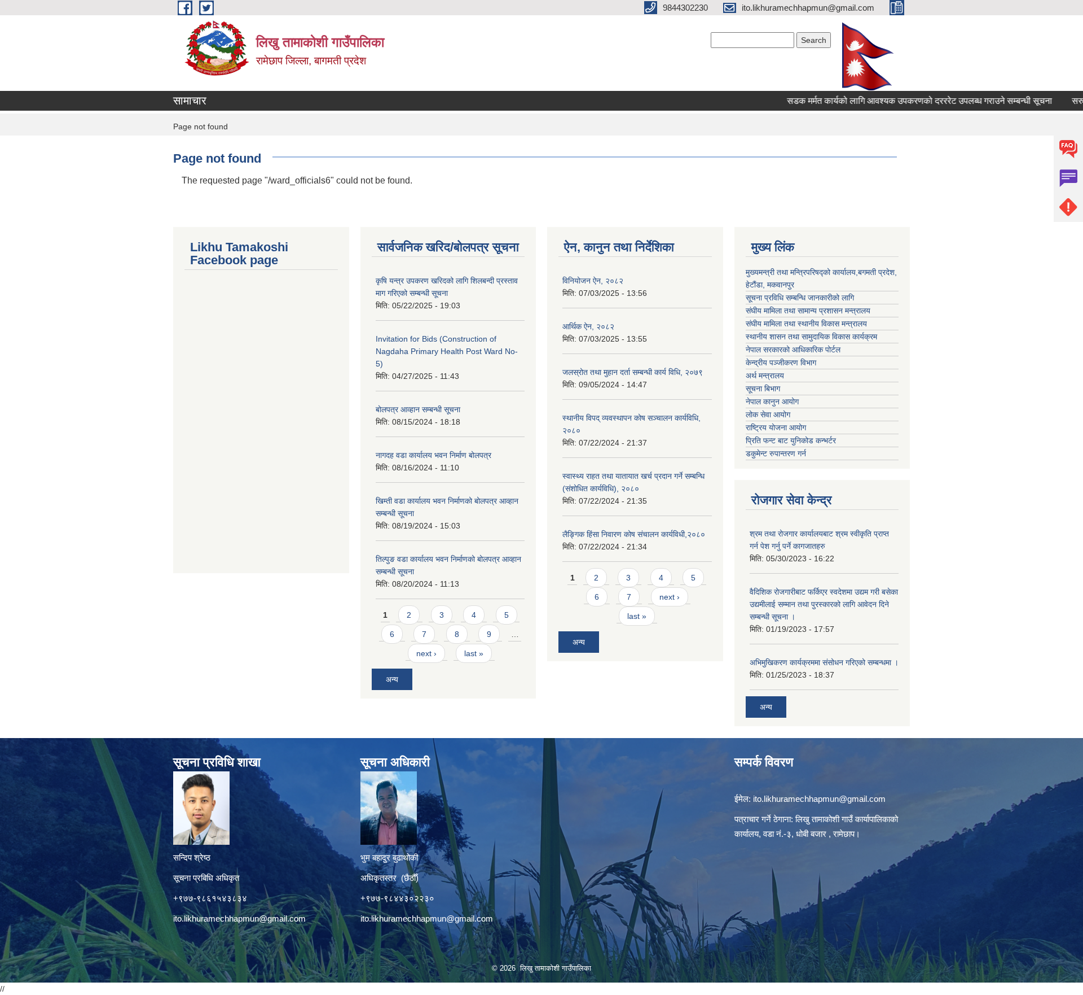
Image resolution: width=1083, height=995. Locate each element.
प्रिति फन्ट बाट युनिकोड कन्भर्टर (791, 440)
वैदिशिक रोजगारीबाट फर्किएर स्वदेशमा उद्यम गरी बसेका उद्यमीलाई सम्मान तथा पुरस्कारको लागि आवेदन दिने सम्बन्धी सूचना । (824, 604)
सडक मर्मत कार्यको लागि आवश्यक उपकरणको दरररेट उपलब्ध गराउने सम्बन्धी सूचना (892, 101)
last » (473, 653)
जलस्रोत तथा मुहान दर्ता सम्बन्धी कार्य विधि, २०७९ (632, 372)
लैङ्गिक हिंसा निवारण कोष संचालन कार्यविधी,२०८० (633, 534)
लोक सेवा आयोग (768, 414)
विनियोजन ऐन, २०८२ (592, 280)
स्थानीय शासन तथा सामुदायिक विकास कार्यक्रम (811, 336)
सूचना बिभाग (763, 388)
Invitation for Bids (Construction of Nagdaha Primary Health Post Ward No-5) (447, 351)
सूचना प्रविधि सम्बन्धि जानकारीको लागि (800, 297)
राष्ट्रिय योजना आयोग (776, 427)
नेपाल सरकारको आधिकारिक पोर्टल (793, 349)
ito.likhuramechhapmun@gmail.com (239, 918)
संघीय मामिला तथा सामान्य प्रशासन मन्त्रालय (808, 310)
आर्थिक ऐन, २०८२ (588, 326)
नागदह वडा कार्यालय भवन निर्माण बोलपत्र (433, 455)
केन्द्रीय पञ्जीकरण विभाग (781, 362)
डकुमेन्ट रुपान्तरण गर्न (776, 453)
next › (426, 653)
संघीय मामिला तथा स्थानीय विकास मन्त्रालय (806, 323)
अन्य (392, 679)
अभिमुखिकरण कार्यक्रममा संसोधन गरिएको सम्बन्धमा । (824, 662)
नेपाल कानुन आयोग (772, 401)
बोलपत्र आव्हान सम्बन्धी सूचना (418, 409)
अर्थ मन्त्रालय (765, 375)
